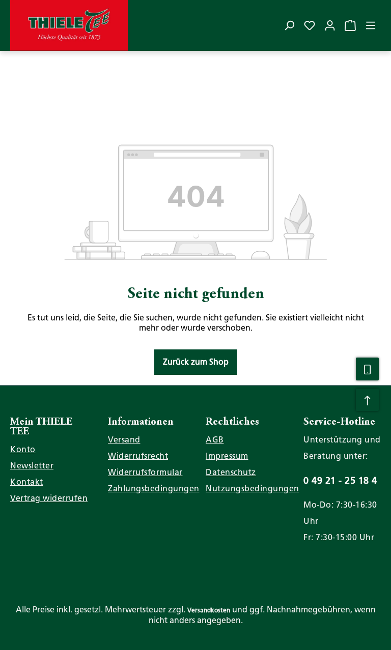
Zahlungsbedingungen (154, 488)
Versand (124, 440)
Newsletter (31, 465)
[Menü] (370, 25)
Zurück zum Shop (196, 362)
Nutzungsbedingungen (252, 488)
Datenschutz (231, 472)
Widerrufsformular (145, 472)
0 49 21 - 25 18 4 (340, 480)
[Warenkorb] (350, 25)
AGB (215, 440)
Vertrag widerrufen (49, 498)
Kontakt (26, 482)
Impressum (227, 456)
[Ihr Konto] (330, 25)
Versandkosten (208, 610)
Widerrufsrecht (138, 456)
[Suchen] (289, 25)
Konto (23, 449)
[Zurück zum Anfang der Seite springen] (367, 399)
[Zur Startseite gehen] (69, 25)
